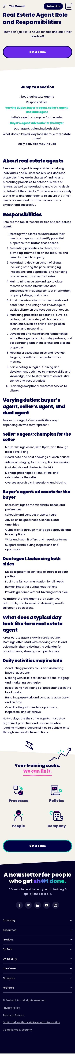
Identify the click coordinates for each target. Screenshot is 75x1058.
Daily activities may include (37, 144)
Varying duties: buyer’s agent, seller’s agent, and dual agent (36, 110)
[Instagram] (55, 905)
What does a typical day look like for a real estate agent (37, 136)
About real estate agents (37, 96)
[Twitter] (28, 905)
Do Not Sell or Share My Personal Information (31, 1022)
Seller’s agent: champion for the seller (37, 117)
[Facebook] (19, 905)
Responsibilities (36, 102)
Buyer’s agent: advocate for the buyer (37, 123)
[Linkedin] (37, 905)
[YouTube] (46, 905)
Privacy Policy (11, 1008)
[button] (68, 6)
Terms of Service (13, 1015)
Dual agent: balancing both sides (37, 128)
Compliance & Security (17, 1029)
